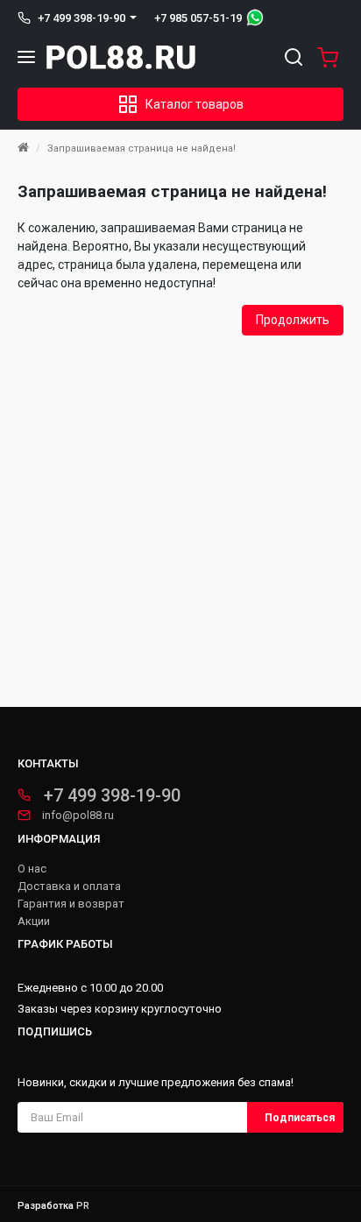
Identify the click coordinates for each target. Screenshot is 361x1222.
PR (82, 1205)
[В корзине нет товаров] (323, 56)
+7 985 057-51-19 (198, 18)
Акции (34, 921)
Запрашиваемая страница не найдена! (141, 148)
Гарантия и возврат (71, 904)
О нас (32, 869)
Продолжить (292, 320)
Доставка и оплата (69, 886)
